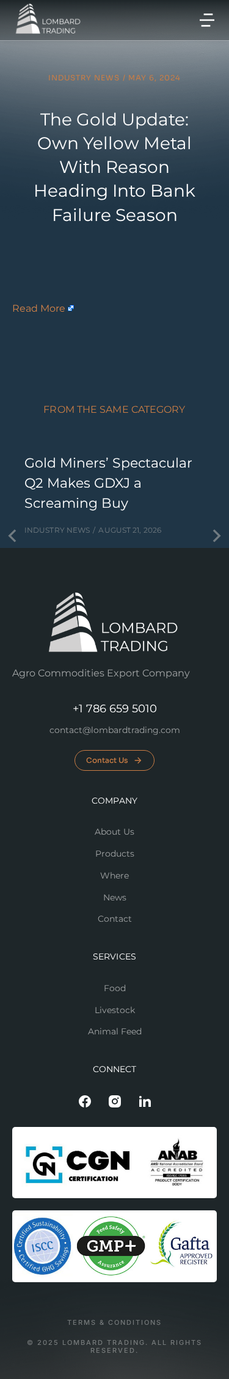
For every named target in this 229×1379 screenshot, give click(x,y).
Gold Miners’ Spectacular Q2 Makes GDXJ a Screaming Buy (108, 483)
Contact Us (107, 760)
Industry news (84, 77)
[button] (207, 20)
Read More (38, 308)
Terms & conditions (114, 1323)
